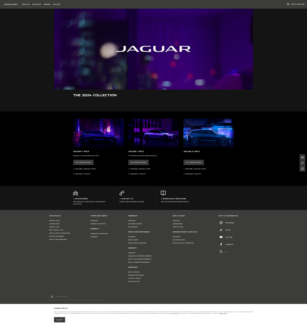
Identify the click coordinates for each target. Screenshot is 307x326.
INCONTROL (177, 237)
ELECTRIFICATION (179, 240)
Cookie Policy (223, 313)
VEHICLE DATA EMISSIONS (58, 239)
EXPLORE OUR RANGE (56, 236)
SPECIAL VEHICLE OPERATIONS (59, 233)
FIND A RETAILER (134, 281)
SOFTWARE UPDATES (135, 224)
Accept (59, 320)
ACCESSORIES (133, 227)
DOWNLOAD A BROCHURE (99, 233)
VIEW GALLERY (85, 162)
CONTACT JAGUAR (134, 278)
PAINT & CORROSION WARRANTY (139, 262)
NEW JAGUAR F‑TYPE (56, 230)
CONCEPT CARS (178, 227)
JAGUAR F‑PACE (54, 220)
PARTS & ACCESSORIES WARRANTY (140, 259)
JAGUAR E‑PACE (54, 224)
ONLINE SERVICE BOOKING (137, 243)
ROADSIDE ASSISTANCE (136, 275)
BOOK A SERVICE (134, 272)
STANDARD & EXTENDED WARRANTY (140, 256)
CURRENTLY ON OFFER (98, 224)
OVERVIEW (94, 220)
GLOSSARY (94, 237)
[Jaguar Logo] (10, 4)
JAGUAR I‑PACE (54, 227)
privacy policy (174, 313)
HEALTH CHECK (133, 240)
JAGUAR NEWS (177, 224)
